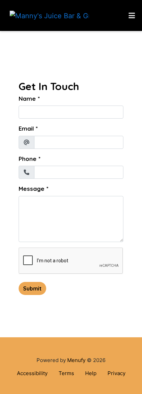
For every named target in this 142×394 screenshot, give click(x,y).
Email (26, 128)
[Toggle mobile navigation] (131, 15)
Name (27, 98)
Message (31, 188)
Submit (32, 288)
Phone (28, 158)
